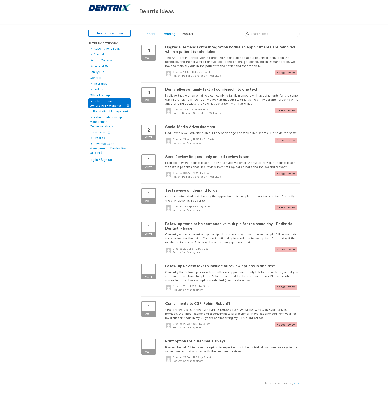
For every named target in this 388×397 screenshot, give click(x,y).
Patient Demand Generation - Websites (109, 103)
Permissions (99, 132)
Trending (168, 34)
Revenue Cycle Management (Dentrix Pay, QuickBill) (109, 148)
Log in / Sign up (100, 160)
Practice (99, 138)
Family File (97, 72)
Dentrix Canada (101, 60)
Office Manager (101, 95)
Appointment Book (106, 48)
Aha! (297, 383)
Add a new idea (110, 33)
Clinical (98, 54)
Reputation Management (110, 111)
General (95, 77)
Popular (187, 34)
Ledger (98, 89)
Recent (150, 34)
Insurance (100, 83)
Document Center (102, 66)
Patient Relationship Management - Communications (106, 121)
